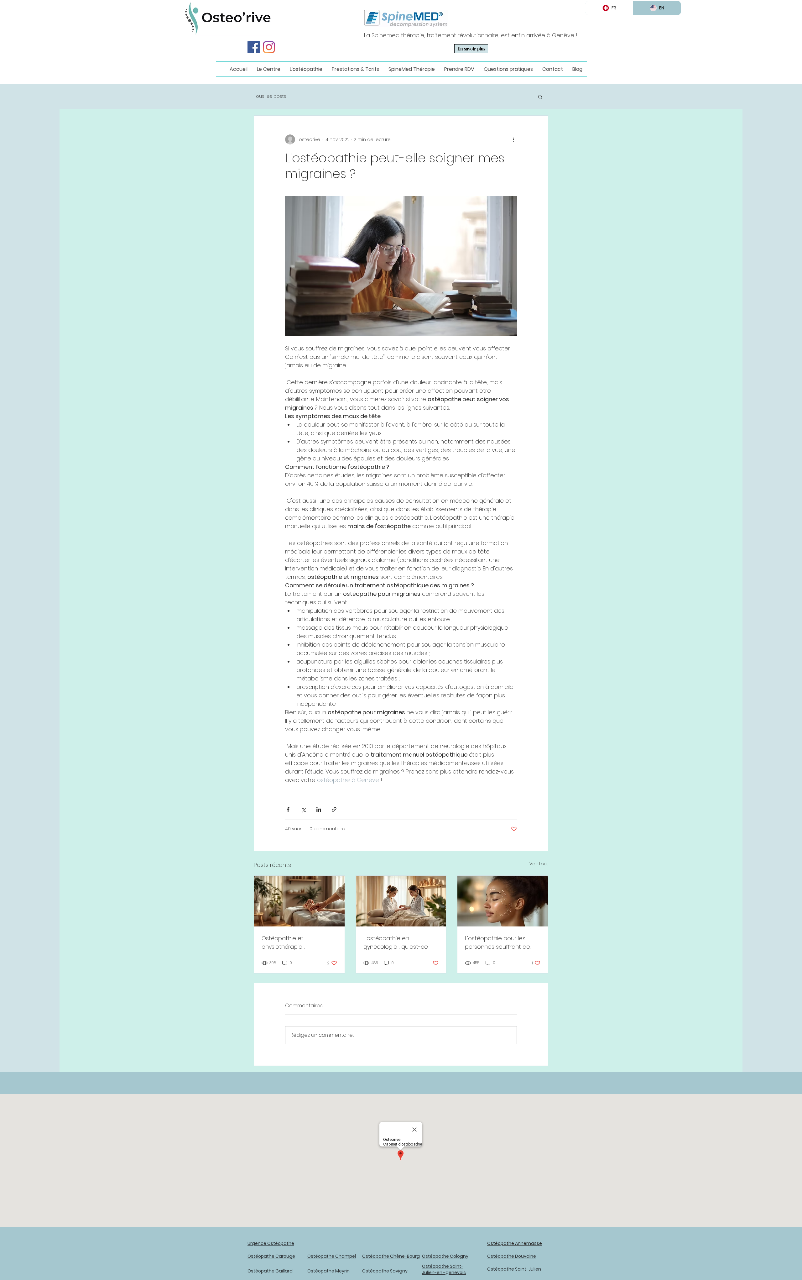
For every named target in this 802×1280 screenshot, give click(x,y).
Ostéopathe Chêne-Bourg (391, 1256)
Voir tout (538, 864)
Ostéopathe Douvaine (511, 1256)
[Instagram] (269, 47)
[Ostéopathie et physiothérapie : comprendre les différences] (299, 901)
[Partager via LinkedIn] (319, 809)
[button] (540, 96)
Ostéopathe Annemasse (514, 1243)
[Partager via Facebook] (288, 809)
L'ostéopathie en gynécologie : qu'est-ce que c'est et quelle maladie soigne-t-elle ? (401, 942)
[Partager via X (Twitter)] (303, 809)
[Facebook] (253, 47)
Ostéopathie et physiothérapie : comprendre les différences (283, 942)
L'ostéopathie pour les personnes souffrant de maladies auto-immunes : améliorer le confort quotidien (500, 942)
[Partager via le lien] (334, 809)
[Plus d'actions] (513, 139)
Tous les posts (270, 96)
